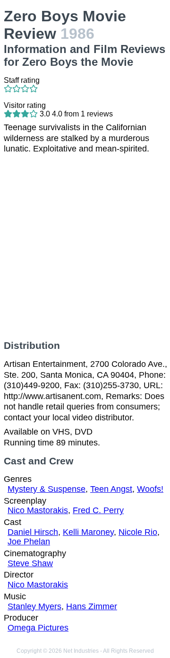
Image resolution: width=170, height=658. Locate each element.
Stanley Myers (34, 606)
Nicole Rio (138, 532)
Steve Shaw (30, 563)
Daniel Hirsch (33, 532)
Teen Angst (111, 489)
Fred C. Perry (98, 510)
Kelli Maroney (88, 532)
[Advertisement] (85, 247)
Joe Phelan (29, 541)
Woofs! (150, 489)
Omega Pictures (38, 627)
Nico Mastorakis (38, 510)
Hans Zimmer (91, 606)
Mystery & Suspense (46, 489)
